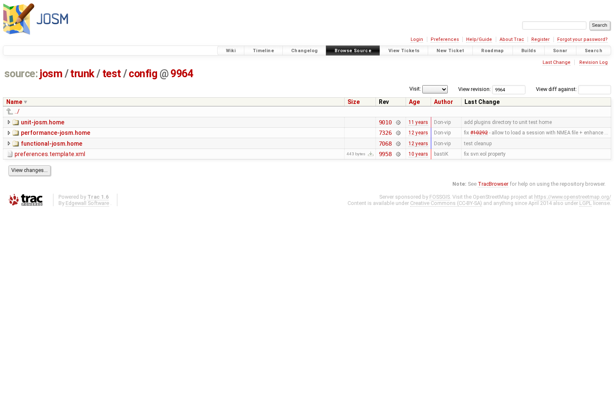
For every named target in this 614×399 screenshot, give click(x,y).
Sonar (560, 50)
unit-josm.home (42, 122)
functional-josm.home (51, 143)
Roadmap (492, 50)
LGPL (585, 203)
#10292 (479, 133)
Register (540, 39)
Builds (528, 50)
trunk (82, 74)
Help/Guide (479, 39)
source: (21, 74)
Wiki (231, 50)
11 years (418, 122)
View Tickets (404, 50)
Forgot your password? (582, 39)
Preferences (445, 39)
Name (14, 101)
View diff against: (557, 89)
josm (51, 74)
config (143, 74)
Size (354, 101)
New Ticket (450, 50)
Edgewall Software (87, 203)
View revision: (474, 89)
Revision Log (593, 62)
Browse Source (353, 50)
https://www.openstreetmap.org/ (572, 197)
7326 (385, 132)
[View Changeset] (398, 122)
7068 (385, 143)
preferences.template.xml (50, 154)
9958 (385, 154)
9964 (181, 74)
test (111, 74)
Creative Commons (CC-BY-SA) (446, 203)
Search (593, 50)
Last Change (557, 62)
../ (17, 111)
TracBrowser (493, 184)
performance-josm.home (55, 132)
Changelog (304, 50)
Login (417, 39)
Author (443, 101)
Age (414, 101)
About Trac (512, 39)
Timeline (263, 50)
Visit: (415, 89)
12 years (418, 133)
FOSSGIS (439, 197)
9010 (385, 122)
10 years (418, 154)
